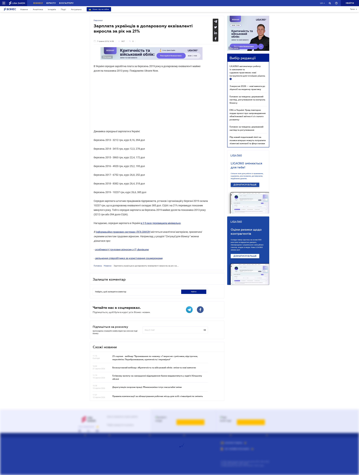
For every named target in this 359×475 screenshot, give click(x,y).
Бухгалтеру (66, 3)
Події (63, 9)
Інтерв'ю (52, 9)
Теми (352, 9)
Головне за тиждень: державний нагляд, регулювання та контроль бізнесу (247, 99)
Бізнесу (38, 3)
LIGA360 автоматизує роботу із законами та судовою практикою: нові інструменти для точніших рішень (247, 72)
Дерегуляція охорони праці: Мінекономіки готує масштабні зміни (147, 387)
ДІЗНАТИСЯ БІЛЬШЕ (244, 184)
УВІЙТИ (193, 292)
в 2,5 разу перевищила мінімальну (161, 223)
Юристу (51, 3)
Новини (24, 9)
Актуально (76, 9)
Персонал (98, 20)
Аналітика (38, 9)
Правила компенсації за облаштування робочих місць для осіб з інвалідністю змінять (157, 396)
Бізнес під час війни (100, 9)
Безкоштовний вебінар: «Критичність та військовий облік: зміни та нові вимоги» (154, 367)
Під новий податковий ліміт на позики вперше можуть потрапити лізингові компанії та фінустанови (248, 140)
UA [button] (321, 3)
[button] (3, 3)
